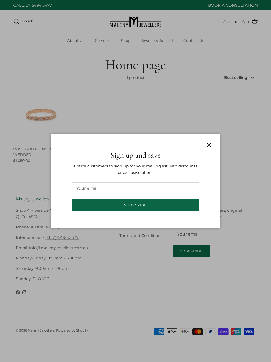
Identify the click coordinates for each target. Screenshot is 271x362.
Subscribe (135, 205)
